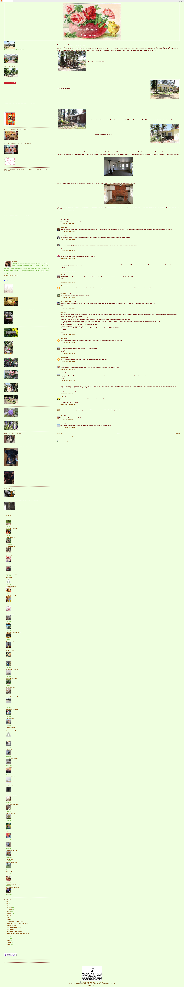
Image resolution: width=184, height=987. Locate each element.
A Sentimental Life (10, 546)
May (8, 936)
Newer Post (60, 433)
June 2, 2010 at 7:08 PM (68, 308)
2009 (7, 946)
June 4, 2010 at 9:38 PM (68, 393)
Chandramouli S (64, 293)
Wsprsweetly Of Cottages (12, 709)
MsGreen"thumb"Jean (11, 862)
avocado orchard (65, 211)
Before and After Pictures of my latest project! (18, 933)
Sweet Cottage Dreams (11, 795)
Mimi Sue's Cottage (10, 813)
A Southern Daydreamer (11, 678)
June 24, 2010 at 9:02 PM (68, 419)
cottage (8, 604)
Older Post (177, 433)
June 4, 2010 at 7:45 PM (68, 380)
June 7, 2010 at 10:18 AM (68, 404)
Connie (62, 274)
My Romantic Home (10, 687)
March (8, 940)
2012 (7, 901)
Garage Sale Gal (10, 641)
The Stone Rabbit (10, 706)
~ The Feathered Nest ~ (11, 537)
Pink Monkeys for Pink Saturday (15, 921)
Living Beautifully (10, 727)
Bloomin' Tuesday (11, 925)
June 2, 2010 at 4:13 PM (68, 297)
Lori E (62, 415)
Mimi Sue (63, 338)
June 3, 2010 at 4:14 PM (68, 353)
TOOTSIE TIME (9, 564)
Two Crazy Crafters (10, 776)
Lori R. (62, 423)
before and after (75, 211)
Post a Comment (61, 431)
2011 (7, 903)
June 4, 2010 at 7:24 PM (68, 369)
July (8, 917)
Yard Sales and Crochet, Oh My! (13, 632)
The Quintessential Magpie (12, 804)
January (9, 944)
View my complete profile (11, 275)
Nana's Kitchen (9, 875)
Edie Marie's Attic (10, 650)
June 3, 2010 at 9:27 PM (68, 361)
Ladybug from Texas (11, 660)
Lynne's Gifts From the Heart (13, 696)
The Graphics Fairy (10, 515)
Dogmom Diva (64, 243)
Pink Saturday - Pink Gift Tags (14, 931)
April (8, 938)
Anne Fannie (15, 261)
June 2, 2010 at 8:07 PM (68, 334)
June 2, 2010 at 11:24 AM (68, 290)
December (9, 907)
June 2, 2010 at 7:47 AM (68, 271)
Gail (61, 365)
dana (62, 384)
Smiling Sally (9, 749)
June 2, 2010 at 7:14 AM (68, 258)
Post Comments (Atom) (70, 436)
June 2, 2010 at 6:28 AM (68, 250)
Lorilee (62, 346)
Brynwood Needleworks (12, 528)
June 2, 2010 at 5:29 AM (68, 223)
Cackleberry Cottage (11, 785)
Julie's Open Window (11, 831)
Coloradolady (9, 767)
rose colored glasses (11, 822)
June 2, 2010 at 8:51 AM (68, 282)
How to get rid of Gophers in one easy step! (17, 923)
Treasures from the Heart (12, 730)
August (9, 915)
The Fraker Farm (10, 614)
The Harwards (9, 859)
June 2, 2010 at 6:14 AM (68, 239)
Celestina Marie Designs (12, 669)
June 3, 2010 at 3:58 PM (68, 342)
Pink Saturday (10, 929)
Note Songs (9, 577)
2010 (7, 905)
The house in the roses (11, 850)
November (9, 909)
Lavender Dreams (10, 519)
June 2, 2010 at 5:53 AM (68, 231)
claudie (62, 312)
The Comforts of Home (11, 740)
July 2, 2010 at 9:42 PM (68, 427)
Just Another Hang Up (11, 595)
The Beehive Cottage (11, 586)
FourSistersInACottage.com (12, 884)
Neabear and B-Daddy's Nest (13, 841)
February (9, 942)
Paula (62, 396)
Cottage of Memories (11, 871)
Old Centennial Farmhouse (67, 301)
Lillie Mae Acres (10, 718)
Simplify (8, 623)
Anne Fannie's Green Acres (12, 887)
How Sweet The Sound (11, 574)
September (10, 913)
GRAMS (62, 227)
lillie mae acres (64, 285)
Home (118, 433)
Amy (62, 235)
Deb (61, 254)
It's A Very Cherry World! (12, 758)
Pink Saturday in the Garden (14, 927)
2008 (7, 949)
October (9, 911)
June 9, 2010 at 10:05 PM (68, 412)
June (8, 919)
